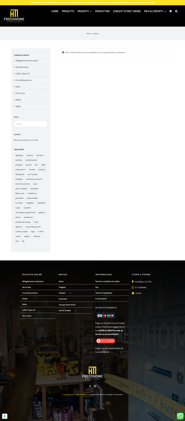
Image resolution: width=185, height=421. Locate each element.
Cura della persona (23, 80)
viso (17, 241)
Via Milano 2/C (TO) (143, 281)
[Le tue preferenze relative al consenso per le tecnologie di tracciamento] (4, 416)
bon (36, 164)
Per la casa (20, 93)
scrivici (138, 293)
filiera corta (19, 193)
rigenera (18, 226)
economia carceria (22, 183)
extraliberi (34, 188)
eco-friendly (32, 174)
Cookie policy (118, 394)
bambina (40, 155)
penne (17, 217)
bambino (18, 160)
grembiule (19, 198)
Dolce (18, 86)
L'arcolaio (19, 202)
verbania (36, 236)
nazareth (27, 207)
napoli (17, 207)
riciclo (36, 222)
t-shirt (40, 231)
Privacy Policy (93, 394)
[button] (176, 11)
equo (35, 183)
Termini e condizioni (106, 394)
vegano (27, 236)
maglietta (30, 202)
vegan (18, 106)
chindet (32, 169)
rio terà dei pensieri (33, 226)
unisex (18, 236)
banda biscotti (31, 160)
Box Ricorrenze (22, 67)
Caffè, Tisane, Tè (23, 73)
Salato (18, 99)
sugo (33, 231)
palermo (41, 212)
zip (23, 241)
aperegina (19, 155)
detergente (19, 174)
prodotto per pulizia (22, 222)
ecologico (19, 179)
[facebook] (90, 386)
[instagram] (95, 386)
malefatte (41, 202)
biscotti (28, 164)
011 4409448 (140, 287)
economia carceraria (34, 179)
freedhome (32, 193)
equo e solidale (21, 188)
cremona (41, 169)
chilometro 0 (20, 169)
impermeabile (32, 198)
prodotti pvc (28, 217)
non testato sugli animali (25, 212)
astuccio (30, 155)
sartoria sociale (21, 231)
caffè (43, 164)
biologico (18, 164)
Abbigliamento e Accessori (27, 60)
